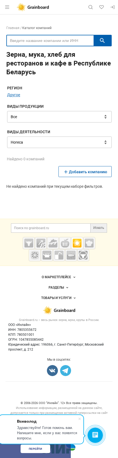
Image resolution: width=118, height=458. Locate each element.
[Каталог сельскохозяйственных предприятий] (77, 243)
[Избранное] (101, 7)
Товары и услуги (56, 298)
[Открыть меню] (7, 7)
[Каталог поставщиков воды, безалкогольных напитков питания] (59, 255)
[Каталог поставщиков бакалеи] (71, 255)
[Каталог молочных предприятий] (47, 255)
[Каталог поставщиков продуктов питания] (65, 243)
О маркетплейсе (56, 277)
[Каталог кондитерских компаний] (89, 243)
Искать (98, 228)
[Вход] (112, 7)
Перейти (35, 448)
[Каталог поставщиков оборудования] (40, 243)
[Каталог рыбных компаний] (53, 243)
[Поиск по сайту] (90, 7)
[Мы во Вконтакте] (52, 370)
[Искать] (102, 40)
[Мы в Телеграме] (65, 370)
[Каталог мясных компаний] (28, 243)
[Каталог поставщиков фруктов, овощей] (34, 255)
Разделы (56, 287)
